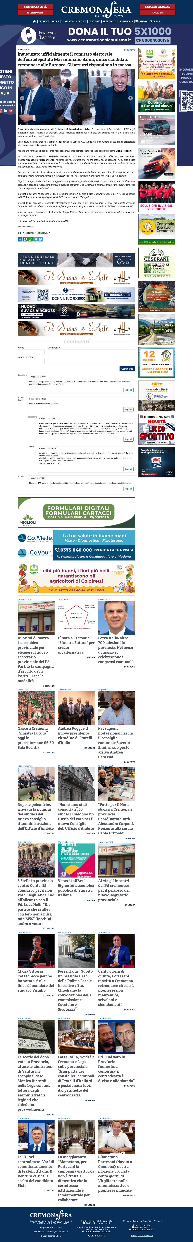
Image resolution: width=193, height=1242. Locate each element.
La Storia (94, 21)
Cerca (156, 21)
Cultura (81, 21)
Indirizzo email (25, 357)
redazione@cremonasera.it (97, 1231)
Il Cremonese (35, 12)
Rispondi (128, 390)
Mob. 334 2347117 (143, 1227)
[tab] (66, 125)
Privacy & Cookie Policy (142, 1235)
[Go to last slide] (22, 98)
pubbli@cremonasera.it (142, 1229)
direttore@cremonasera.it (97, 1223)
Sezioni (143, 21)
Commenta (127, 368)
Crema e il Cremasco (157, 6)
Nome (21, 347)
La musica (67, 21)
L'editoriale (126, 21)
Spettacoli (109, 21)
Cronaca (44, 21)
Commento (54, 347)
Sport (55, 21)
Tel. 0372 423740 (143, 1225)
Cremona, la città (35, 6)
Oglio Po (157, 12)
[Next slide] (130, 98)
